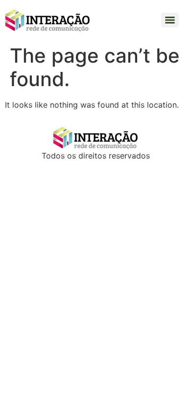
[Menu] (170, 20)
